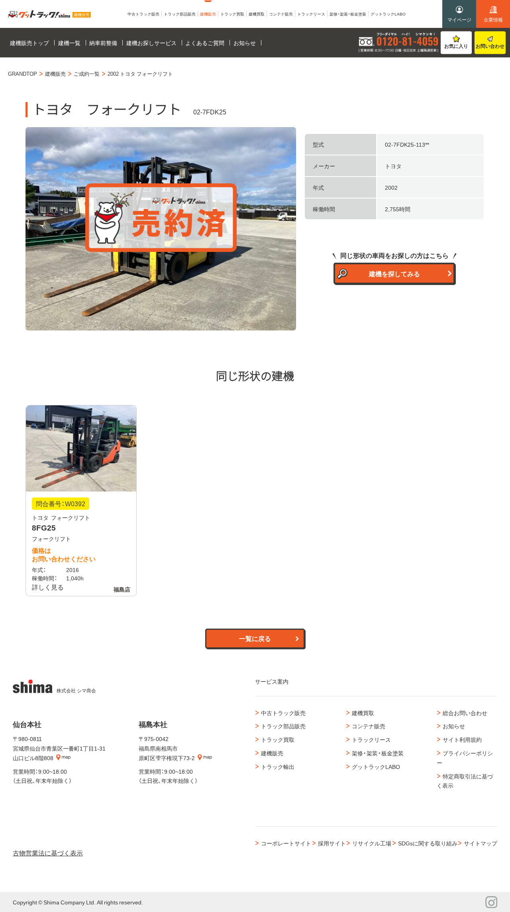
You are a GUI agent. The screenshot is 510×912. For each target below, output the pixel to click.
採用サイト (332, 843)
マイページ (459, 19)
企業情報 (493, 19)
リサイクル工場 (371, 843)
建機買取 (363, 713)
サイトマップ (480, 843)
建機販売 (272, 753)
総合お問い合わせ (465, 713)
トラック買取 (277, 739)
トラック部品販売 (283, 726)
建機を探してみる (394, 273)
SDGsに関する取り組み (427, 843)
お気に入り (456, 45)
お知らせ (454, 726)
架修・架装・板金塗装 (378, 753)
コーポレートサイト (286, 843)
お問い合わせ (490, 45)
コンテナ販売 (368, 726)
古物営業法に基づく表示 (48, 852)
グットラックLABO (376, 766)
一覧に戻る (255, 638)
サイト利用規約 (462, 739)
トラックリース (371, 739)
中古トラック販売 (283, 713)
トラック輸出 (277, 766)
